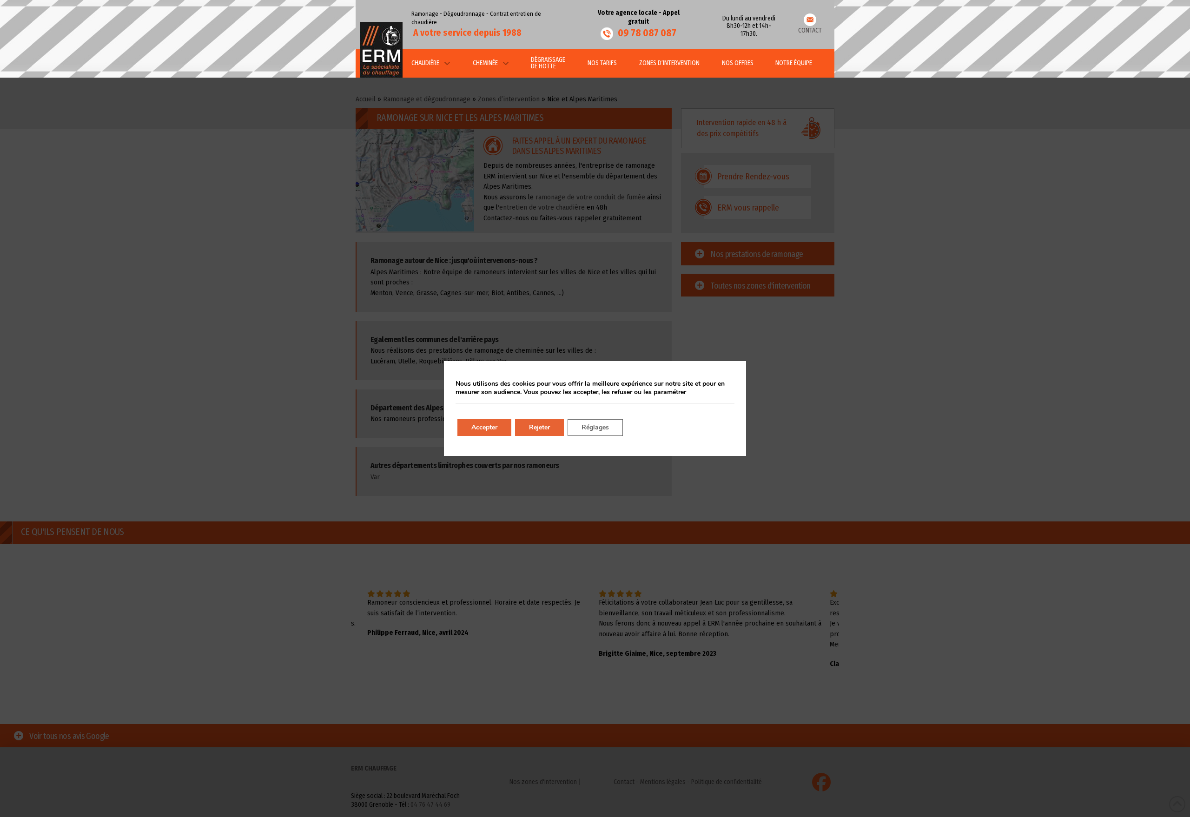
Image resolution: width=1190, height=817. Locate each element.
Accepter (484, 427)
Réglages (595, 427)
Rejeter (539, 427)
